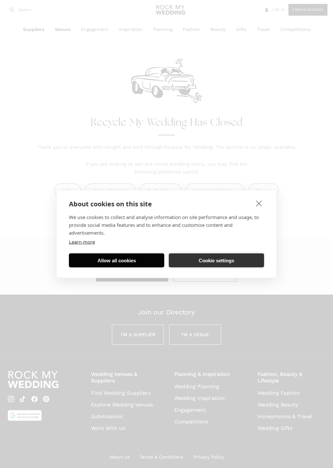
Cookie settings (216, 260)
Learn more (82, 242)
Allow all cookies (117, 260)
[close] (259, 203)
